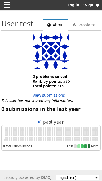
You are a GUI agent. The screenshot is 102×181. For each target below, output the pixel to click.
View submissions (49, 95)
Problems (87, 24)
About (58, 24)
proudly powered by (27, 177)
